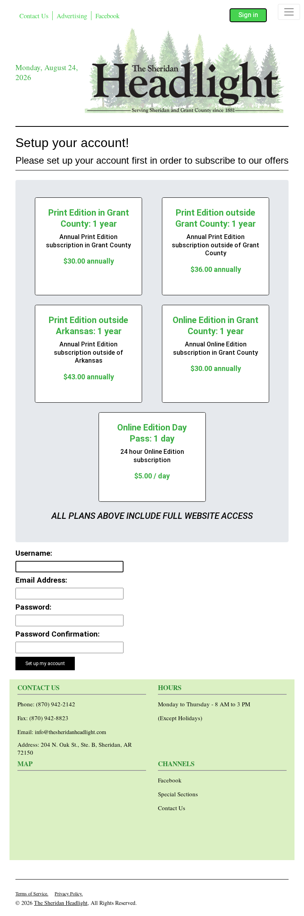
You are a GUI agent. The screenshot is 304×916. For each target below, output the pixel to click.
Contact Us (33, 15)
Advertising (72, 15)
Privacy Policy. (69, 893)
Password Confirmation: (57, 634)
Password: (33, 607)
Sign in (248, 15)
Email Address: (41, 580)
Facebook (107, 15)
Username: (33, 553)
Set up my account (45, 663)
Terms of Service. (31, 893)
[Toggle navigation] (289, 12)
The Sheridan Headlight (60, 902)
